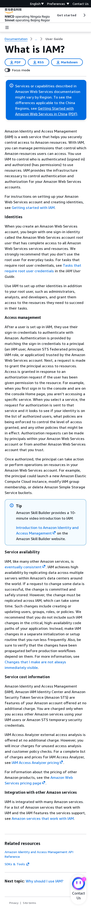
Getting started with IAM (33, 207)
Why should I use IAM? (44, 881)
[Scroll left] (53, 15)
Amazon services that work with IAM (43, 818)
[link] (54, 39)
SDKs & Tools (15, 864)
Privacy (13, 903)
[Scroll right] (84, 15)
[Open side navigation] (7, 27)
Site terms (29, 903)
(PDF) (72, 114)
